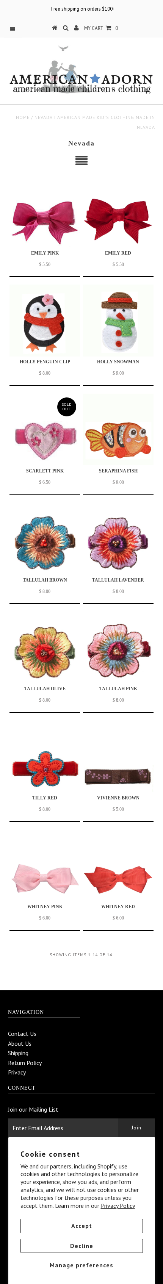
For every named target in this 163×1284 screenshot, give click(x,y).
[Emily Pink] (44, 211)
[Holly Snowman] (118, 320)
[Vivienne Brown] (118, 756)
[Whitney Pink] (44, 865)
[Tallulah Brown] (44, 538)
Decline (81, 1246)
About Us (19, 1043)
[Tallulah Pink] (118, 647)
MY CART (101, 28)
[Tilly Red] (44, 756)
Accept (81, 1225)
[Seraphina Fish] (118, 429)
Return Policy (25, 1063)
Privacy (17, 1072)
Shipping (18, 1053)
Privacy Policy (118, 1205)
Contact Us (22, 1033)
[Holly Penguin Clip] (44, 320)
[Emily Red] (118, 211)
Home (23, 117)
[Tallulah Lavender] (118, 538)
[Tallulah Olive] (44, 647)
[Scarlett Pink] (44, 429)
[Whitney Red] (118, 865)
